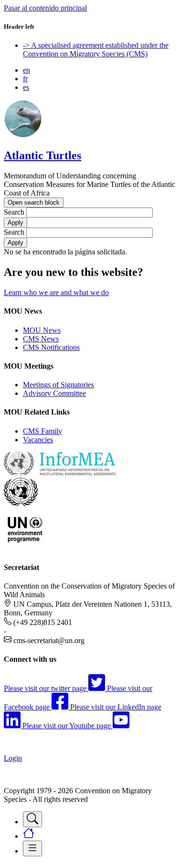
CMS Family (42, 431)
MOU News (42, 330)
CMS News (41, 339)
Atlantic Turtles (42, 155)
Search (14, 212)
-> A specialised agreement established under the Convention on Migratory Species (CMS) (95, 49)
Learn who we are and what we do (56, 292)
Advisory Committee (54, 393)
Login (13, 758)
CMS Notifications (51, 347)
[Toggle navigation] (32, 819)
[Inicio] (23, 135)
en (26, 70)
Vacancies (38, 440)
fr (25, 79)
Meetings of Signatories (58, 385)
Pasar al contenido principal (45, 8)
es (26, 87)
